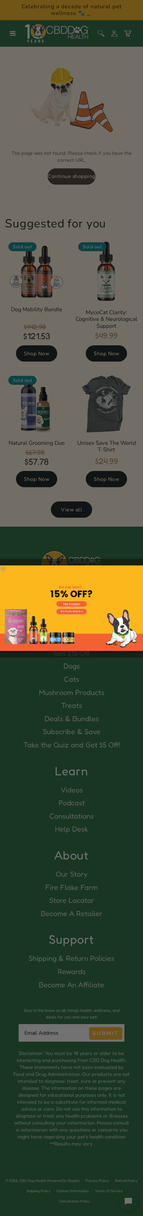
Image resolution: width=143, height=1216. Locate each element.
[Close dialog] (3, 568)
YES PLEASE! (71, 604)
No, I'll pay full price (71, 611)
